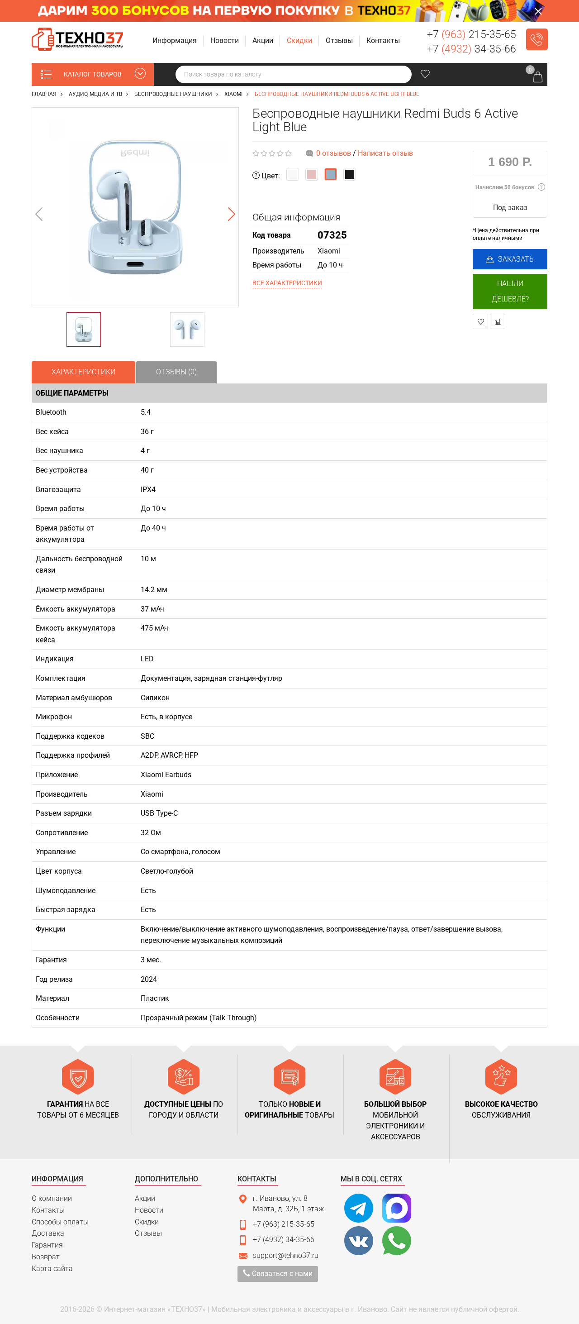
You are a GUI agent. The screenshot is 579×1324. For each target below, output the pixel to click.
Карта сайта (52, 1268)
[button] (175, 41)
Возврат (46, 1256)
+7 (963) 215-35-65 (283, 1224)
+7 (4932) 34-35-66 (283, 1239)
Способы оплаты (60, 1222)
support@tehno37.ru (285, 1255)
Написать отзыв (385, 153)
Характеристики (83, 372)
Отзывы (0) (176, 372)
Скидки (147, 1222)
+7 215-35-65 (471, 35)
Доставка (48, 1233)
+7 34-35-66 (471, 49)
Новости (149, 1210)
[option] (135, 207)
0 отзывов (333, 153)
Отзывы (148, 1233)
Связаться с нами (281, 1273)
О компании (52, 1198)
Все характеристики (287, 283)
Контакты (48, 1210)
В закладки (480, 321)
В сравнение (497, 321)
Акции (145, 1198)
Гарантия (47, 1245)
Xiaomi (329, 251)
